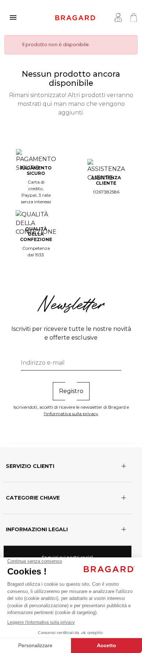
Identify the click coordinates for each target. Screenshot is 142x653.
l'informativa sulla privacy (71, 413)
